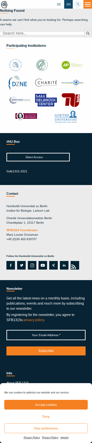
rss (74, 265)
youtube (42, 265)
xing (52, 265)
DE (59, 4)
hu (78, 4)
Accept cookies (46, 405)
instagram (31, 265)
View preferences (46, 428)
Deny (46, 416)
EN (69, 4)
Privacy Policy (32, 437)
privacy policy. (34, 320)
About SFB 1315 (17, 382)
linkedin (64, 265)
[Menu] (87, 4)
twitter (21, 265)
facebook (9, 265)
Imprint (64, 437)
